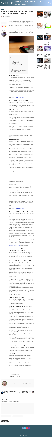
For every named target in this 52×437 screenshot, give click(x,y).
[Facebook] (2, 23)
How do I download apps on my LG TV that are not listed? (19, 70)
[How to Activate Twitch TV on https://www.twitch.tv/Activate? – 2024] (3, 34)
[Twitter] (5, 23)
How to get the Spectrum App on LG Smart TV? (17, 372)
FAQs (10, 65)
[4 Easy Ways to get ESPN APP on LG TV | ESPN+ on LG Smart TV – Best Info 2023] (47, 48)
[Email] (5, 26)
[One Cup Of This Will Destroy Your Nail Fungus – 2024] (40, 25)
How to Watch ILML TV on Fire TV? (15, 376)
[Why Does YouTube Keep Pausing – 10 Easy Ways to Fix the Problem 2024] (47, 37)
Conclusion (11, 72)
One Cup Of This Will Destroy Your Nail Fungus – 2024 (40, 29)
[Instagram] (29, 428)
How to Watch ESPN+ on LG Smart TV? (19, 97)
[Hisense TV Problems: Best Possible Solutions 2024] (40, 48)
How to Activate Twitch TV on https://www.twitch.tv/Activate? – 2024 (4, 39)
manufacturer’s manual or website (14, 245)
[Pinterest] (2, 26)
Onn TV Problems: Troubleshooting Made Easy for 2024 (40, 17)
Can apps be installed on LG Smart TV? (16, 69)
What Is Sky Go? (12, 58)
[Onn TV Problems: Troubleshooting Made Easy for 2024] (40, 13)
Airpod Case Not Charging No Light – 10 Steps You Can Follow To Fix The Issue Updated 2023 (47, 66)
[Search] (50, 3)
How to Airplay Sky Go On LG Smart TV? (16, 64)
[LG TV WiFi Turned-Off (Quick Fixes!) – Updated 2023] (40, 60)
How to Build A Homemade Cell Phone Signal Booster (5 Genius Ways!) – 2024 (47, 31)
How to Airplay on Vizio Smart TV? (15, 374)
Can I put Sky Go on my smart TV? (15, 71)
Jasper (3, 16)
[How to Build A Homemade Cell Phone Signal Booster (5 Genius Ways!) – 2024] (47, 25)
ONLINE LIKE (7, 3)
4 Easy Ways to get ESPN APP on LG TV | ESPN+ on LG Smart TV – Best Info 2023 (47, 54)
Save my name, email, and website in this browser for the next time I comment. (11, 418)
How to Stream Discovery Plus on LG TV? (20, 208)
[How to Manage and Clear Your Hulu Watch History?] (40, 37)
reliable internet (23, 88)
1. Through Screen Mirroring (15, 61)
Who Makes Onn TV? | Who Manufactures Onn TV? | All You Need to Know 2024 (47, 19)
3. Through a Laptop (14, 63)
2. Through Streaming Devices (15, 62)
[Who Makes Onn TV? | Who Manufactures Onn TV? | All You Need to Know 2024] (47, 13)
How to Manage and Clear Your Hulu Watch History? (40, 42)
